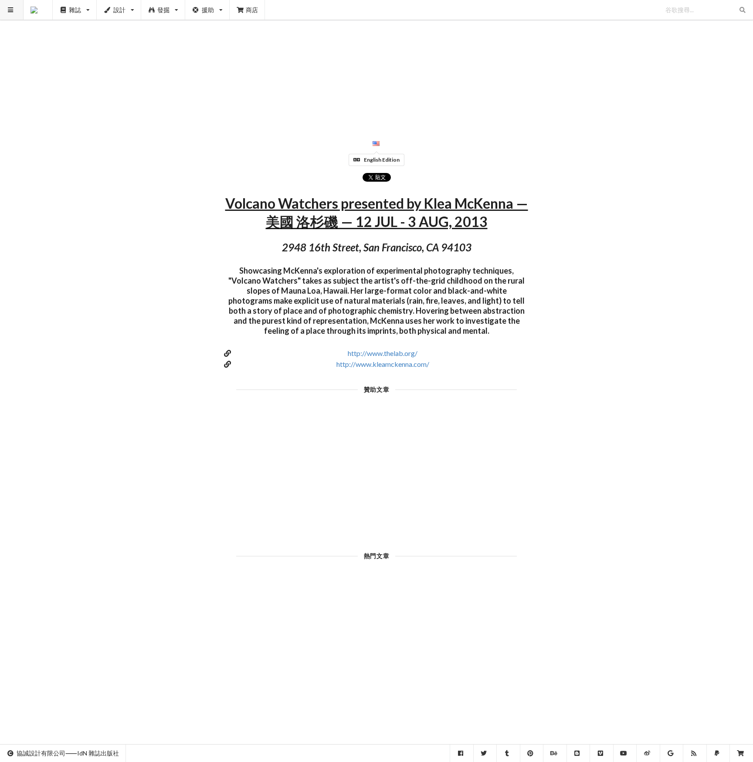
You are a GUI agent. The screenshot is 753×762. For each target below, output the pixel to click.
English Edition (382, 159)
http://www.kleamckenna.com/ (382, 364)
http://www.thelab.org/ (382, 353)
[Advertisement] (376, 61)
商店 (252, 10)
